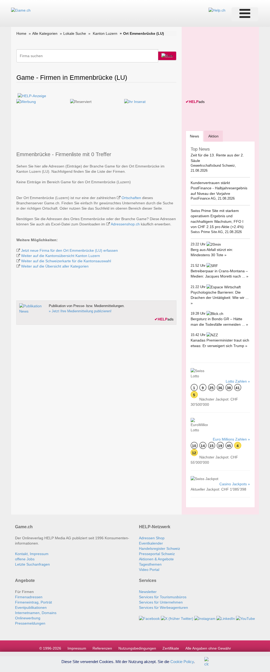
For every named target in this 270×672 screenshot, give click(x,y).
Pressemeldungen (30, 623)
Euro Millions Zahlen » (231, 439)
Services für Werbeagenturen (163, 607)
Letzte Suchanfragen (32, 564)
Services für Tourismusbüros (162, 597)
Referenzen (102, 648)
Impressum (77, 648)
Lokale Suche (74, 33)
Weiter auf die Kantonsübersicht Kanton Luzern (60, 256)
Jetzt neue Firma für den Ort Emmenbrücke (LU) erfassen (69, 250)
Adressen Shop (152, 538)
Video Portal (149, 569)
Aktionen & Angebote (156, 559)
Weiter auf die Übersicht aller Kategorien (55, 266)
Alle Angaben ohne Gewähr (208, 648)
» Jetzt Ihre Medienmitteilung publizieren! (80, 311)
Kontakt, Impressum (32, 554)
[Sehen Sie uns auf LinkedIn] (225, 618)
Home (21, 33)
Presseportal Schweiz (157, 554)
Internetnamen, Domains (35, 613)
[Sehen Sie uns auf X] (177, 618)
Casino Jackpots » (234, 484)
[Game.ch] (21, 10)
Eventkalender (151, 543)
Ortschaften (131, 198)
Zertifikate (170, 648)
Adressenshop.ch (125, 224)
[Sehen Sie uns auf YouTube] (245, 618)
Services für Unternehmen (161, 602)
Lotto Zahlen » (238, 381)
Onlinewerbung (27, 618)
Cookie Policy (182, 661)
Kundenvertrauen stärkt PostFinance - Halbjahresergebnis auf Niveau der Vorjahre (219, 188)
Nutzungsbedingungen (137, 648)
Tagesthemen (150, 564)
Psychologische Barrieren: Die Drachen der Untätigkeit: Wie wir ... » (220, 297)
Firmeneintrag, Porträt (33, 602)
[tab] (194, 136)
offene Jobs (25, 559)
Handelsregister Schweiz (159, 548)
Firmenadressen (28, 597)
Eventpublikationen (31, 607)
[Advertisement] (225, 64)
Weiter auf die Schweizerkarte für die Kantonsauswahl (66, 261)
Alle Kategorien (44, 33)
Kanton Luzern (105, 33)
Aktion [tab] (213, 136)
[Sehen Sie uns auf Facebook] (149, 618)
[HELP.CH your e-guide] (217, 10)
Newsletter (148, 592)
